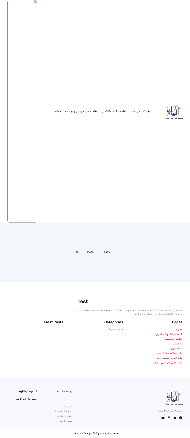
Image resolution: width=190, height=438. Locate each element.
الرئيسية (147, 111)
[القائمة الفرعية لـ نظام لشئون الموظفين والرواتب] (65, 111)
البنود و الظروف (64, 416)
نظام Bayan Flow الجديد (170, 353)
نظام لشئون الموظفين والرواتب (167, 362)
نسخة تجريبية (176, 348)
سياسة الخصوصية (174, 339)
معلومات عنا (66, 420)
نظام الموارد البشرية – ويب (170, 357)
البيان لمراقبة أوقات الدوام (169, 334)
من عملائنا (178, 343)
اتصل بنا (179, 329)
